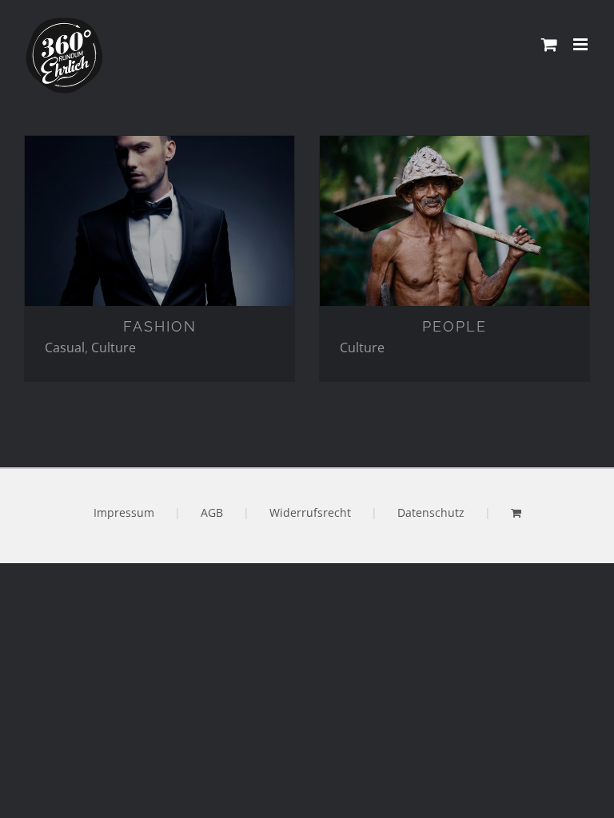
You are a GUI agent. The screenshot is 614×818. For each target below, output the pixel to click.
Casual (65, 347)
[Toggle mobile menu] (581, 44)
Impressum (124, 512)
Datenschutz (430, 512)
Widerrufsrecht (310, 512)
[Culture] (159, 221)
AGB (212, 512)
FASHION (160, 326)
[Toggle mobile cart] (549, 44)
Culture (113, 347)
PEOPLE (454, 326)
